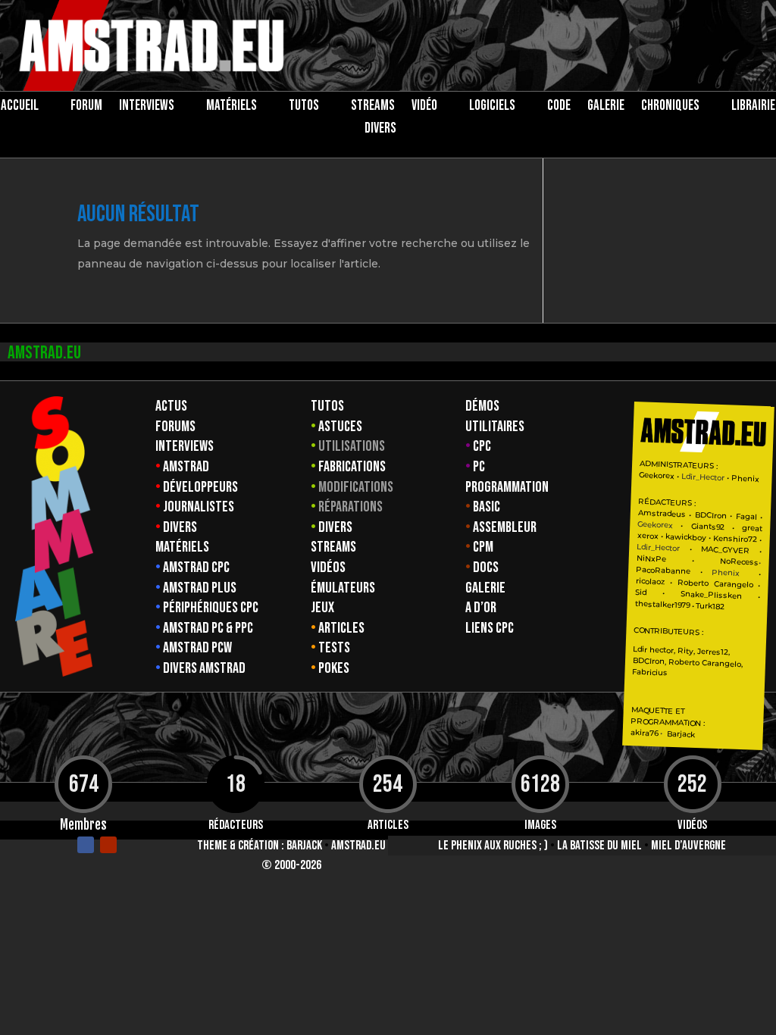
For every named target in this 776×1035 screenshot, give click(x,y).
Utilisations (351, 446)
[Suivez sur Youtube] (108, 844)
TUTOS (304, 107)
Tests (334, 648)
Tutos (327, 406)
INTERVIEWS (146, 107)
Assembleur (505, 527)
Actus (171, 406)
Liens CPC (489, 628)
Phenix (745, 478)
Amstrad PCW (197, 648)
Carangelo (731, 584)
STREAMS (373, 107)
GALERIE (605, 107)
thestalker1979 (662, 605)
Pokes (333, 668)
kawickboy (685, 537)
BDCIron (711, 515)
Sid (640, 592)
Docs (486, 567)
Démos (482, 406)
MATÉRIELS (231, 107)
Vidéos (328, 567)
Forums (175, 426)
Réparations (350, 507)
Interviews (184, 446)
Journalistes (198, 507)
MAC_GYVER (725, 549)
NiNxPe (651, 558)
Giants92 (707, 527)
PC (479, 467)
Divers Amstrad (204, 668)
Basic (486, 507)
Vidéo (424, 107)
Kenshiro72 (735, 539)
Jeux (322, 608)
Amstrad (186, 467)
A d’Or (480, 608)
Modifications (355, 487)
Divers (380, 130)
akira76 (644, 732)
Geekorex (658, 475)
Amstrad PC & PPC (208, 628)
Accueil (20, 107)
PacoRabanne (663, 570)
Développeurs (200, 487)
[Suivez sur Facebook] (85, 844)
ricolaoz (650, 581)
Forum (86, 107)
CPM (483, 547)
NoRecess (739, 562)
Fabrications (352, 467)
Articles (341, 628)
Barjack (304, 845)
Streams (333, 547)
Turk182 (710, 606)
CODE (559, 107)
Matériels (182, 547)
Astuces (340, 426)
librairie (753, 107)
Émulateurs (343, 588)
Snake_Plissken (711, 595)
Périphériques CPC (210, 608)
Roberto (693, 582)
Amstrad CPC (196, 567)
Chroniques (670, 107)
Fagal (746, 516)
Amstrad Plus (199, 588)
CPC (482, 446)
